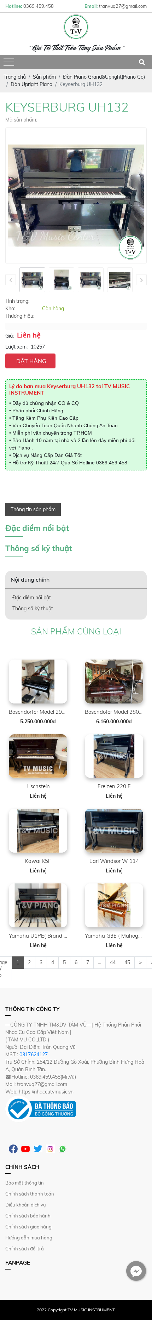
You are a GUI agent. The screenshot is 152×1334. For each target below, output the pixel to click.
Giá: (9, 336)
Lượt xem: (16, 347)
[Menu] (9, 62)
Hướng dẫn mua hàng (28, 1237)
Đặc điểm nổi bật (31, 597)
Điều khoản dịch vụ (25, 1205)
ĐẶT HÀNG (31, 360)
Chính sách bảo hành (28, 1216)
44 (113, 962)
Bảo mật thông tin (24, 1183)
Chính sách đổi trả (24, 1248)
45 (127, 962)
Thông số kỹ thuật (32, 608)
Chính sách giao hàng (28, 1227)
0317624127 (33, 1054)
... (99, 962)
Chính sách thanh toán (29, 1194)
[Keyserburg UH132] (32, 279)
